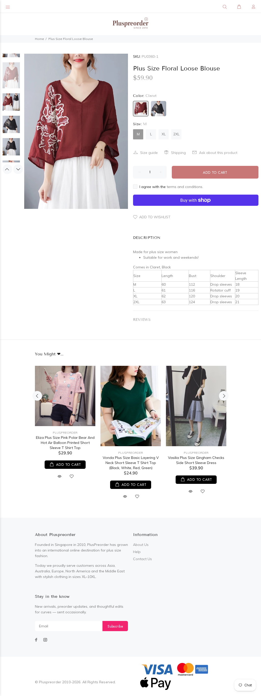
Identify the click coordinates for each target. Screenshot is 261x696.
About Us (141, 544)
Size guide (149, 152)
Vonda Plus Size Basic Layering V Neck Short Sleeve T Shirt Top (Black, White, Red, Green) (131, 462)
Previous (7, 169)
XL (164, 134)
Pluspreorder (65, 432)
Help (137, 551)
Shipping (178, 152)
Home (39, 39)
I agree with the (171, 186)
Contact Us (142, 559)
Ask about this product (218, 152)
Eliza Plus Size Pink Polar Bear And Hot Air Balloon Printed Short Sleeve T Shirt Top (65, 442)
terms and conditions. (185, 186)
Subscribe (115, 626)
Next (18, 169)
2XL (176, 134)
